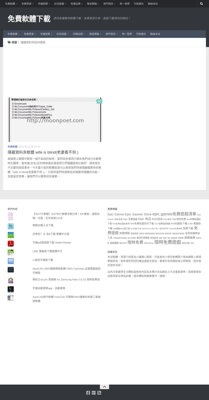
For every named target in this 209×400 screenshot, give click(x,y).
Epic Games (116, 214)
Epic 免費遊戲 (130, 219)
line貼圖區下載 (179, 223)
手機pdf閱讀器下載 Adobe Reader (52, 242)
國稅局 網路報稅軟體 (147, 233)
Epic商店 (157, 219)
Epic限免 (168, 219)
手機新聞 (43, 3)
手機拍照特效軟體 (120, 238)
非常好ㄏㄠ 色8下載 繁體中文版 (51, 234)
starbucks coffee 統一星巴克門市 (155, 229)
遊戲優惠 (174, 238)
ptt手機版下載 (136, 229)
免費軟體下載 (29, 19)
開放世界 (123, 243)
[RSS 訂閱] (99, 393)
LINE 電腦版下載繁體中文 (47, 251)
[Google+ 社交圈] (94, 393)
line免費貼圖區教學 (121, 224)
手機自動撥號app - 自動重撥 (49, 288)
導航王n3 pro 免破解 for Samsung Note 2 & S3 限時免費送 (66, 279)
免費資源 (26, 3)
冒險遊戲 (134, 233)
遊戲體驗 (114, 243)
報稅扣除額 (160, 233)
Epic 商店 (144, 219)
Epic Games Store (138, 214)
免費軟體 (10, 3)
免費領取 (124, 233)
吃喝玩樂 (75, 3)
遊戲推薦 (189, 237)
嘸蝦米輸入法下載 (43, 225)
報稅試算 (168, 233)
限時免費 (135, 242)
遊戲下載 (166, 238)
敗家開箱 (92, 3)
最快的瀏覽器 (143, 238)
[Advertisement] (107, 74)
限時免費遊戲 (167, 242)
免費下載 (188, 228)
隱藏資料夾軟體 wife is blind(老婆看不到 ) (43, 152)
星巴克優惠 (131, 238)
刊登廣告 (139, 3)
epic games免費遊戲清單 (174, 214)
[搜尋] (201, 4)
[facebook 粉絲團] (88, 393)
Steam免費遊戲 (175, 229)
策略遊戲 (154, 238)
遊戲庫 (181, 238)
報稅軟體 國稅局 (178, 233)
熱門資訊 (108, 3)
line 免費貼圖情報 (162, 224)
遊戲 (160, 238)
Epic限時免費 (179, 219)
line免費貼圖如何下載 (142, 223)
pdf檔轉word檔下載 (121, 229)
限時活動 (186, 243)
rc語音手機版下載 (43, 260)
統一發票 (125, 3)
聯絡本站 (153, 3)
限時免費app (149, 243)
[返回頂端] (104, 387)
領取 (192, 243)
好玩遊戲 (59, 3)
